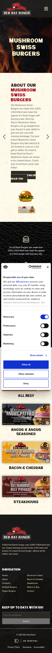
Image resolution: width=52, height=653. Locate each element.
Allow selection (26, 374)
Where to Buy (33, 587)
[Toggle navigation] (46, 8)
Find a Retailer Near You (23, 177)
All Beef (26, 395)
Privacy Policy (14, 647)
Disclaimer (27, 647)
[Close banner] (48, 267)
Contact (30, 591)
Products (6, 583)
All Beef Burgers (9, 587)
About (5, 579)
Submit (26, 621)
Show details (36, 355)
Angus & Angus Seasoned (26, 432)
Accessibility (39, 647)
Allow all (26, 364)
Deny (26, 383)
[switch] (44, 325)
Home (5, 575)
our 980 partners (20, 281)
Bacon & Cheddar (26, 468)
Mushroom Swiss (35, 575)
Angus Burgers (9, 591)
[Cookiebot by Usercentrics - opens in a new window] (30, 267)
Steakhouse (26, 502)
